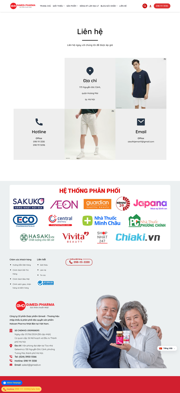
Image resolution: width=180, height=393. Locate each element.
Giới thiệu (58, 6)
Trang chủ (45, 6)
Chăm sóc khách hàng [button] (20, 259)
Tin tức (43, 275)
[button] (150, 6)
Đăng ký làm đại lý (89, 6)
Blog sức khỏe (108, 6)
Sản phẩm (71, 6)
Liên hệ (123, 6)
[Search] (144, 6)
